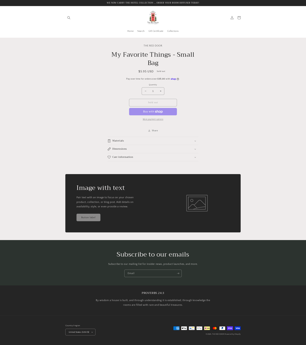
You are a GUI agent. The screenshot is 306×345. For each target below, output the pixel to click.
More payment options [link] (153, 119)
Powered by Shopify (233, 334)
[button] (68, 17)
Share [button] (155, 130)
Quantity (153, 85)
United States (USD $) (79, 332)
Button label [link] (88, 217)
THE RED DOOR (218, 334)
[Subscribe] (178, 273)
